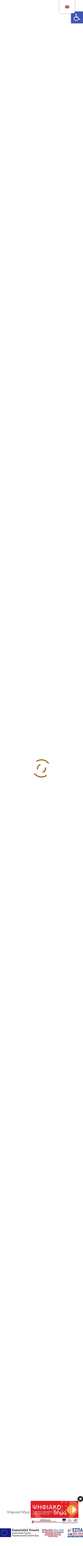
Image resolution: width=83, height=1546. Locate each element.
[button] (77, 17)
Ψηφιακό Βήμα (19, 1512)
